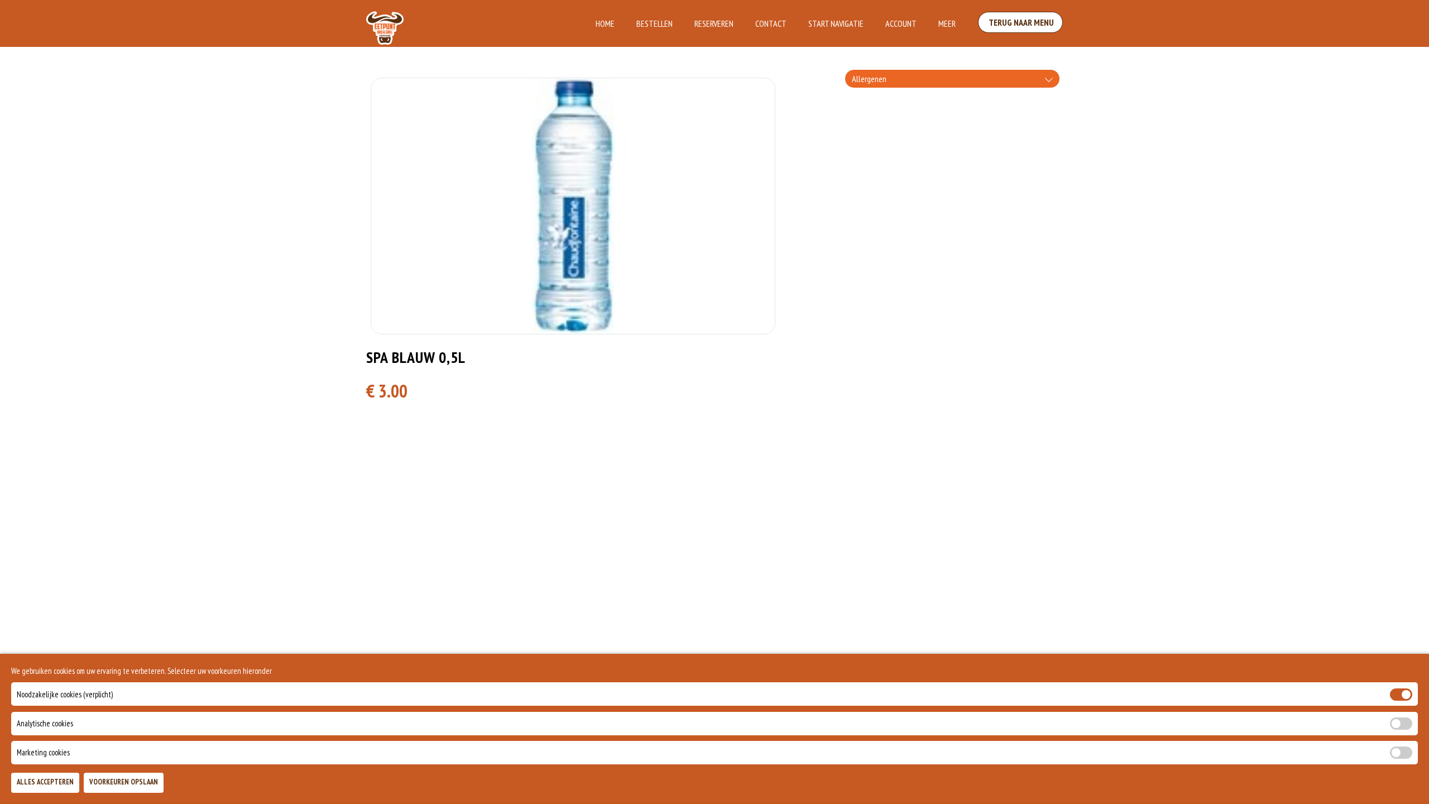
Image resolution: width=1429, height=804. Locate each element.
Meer (947, 23)
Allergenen (869, 78)
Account (901, 23)
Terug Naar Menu (1020, 22)
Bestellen (654, 23)
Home (605, 23)
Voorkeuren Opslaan (123, 782)
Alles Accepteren (45, 782)
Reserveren (713, 23)
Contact (771, 23)
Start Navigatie (836, 23)
